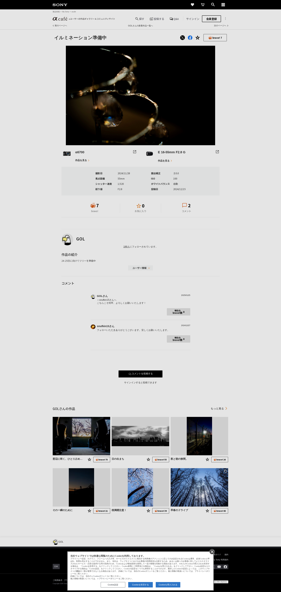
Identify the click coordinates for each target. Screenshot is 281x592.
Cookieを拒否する (140, 585)
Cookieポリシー (100, 576)
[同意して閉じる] (211, 551)
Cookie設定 (113, 585)
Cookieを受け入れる (168, 585)
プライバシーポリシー (108, 579)
